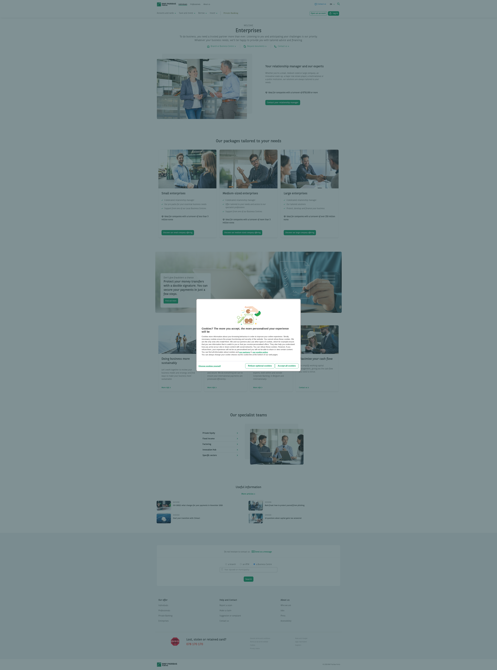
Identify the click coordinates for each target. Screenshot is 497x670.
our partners (244, 352)
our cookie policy (260, 352)
